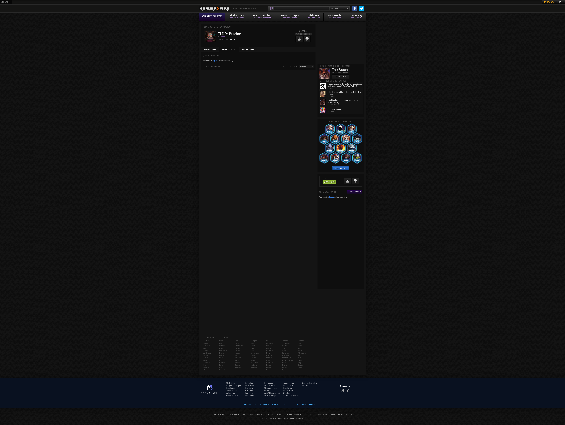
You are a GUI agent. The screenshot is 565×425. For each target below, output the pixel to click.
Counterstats (231, 390)
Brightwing (207, 367)
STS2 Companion (290, 395)
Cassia (205, 370)
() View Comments (355, 191)
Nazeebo (269, 350)
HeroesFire (249, 395)
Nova (268, 353)
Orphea (269, 355)
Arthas (205, 358)
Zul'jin (300, 367)
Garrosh (222, 370)
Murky (268, 348)
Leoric (253, 345)
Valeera (300, 345)
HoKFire (305, 385)
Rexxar (269, 370)
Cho (220, 343)
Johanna (238, 363)
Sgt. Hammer (286, 343)
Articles (320, 404)
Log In (560, 2)
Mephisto (269, 343)
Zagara (300, 360)
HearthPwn (287, 388)
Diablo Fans (288, 390)
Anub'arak (207, 353)
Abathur (206, 341)
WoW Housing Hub (272, 393)
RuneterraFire (232, 395)
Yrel (299, 358)
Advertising (275, 404)
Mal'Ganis (254, 363)
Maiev (253, 360)
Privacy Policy (263, 404)
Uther (300, 343)
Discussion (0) (229, 49)
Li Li (252, 348)
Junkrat (237, 365)
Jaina (237, 360)
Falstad (222, 363)
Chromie (222, 345)
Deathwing (223, 350)
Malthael (254, 367)
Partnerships (301, 404)
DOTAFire (249, 385)
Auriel (205, 360)
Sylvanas (285, 353)
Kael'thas (238, 367)
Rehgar (269, 367)
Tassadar (285, 355)
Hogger (237, 353)
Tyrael (284, 370)
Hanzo (237, 350)
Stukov (284, 350)
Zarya (300, 363)
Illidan (237, 355)
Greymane (239, 345)
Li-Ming (253, 350)
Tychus (284, 367)
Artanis (205, 355)
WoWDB (267, 390)
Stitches (285, 348)
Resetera (249, 388)
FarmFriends (250, 390)
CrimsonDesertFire (310, 383)
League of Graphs (233, 385)
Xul (299, 355)
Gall (220, 367)
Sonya (284, 345)
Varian (300, 350)
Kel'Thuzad (239, 370)
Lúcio (253, 355)
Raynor (269, 365)
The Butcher (286, 358)
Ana (204, 348)
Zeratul (300, 365)
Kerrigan (254, 341)
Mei (267, 341)
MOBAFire (230, 383)
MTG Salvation (270, 385)
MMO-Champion (271, 395)
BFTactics (268, 383)
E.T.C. (221, 360)
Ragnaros (269, 363)
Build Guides (210, 49)
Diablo (221, 358)
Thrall (284, 363)
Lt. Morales (255, 353)
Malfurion (254, 365)
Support (311, 404)
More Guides (248, 49)
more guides (341, 168)
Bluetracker (288, 385)
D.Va (221, 348)
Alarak (205, 343)
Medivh (253, 370)
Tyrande (301, 341)
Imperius (238, 358)
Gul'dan (237, 348)
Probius (269, 358)
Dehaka (222, 355)
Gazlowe (238, 341)
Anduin (205, 350)
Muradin (269, 345)
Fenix (221, 365)
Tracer (284, 365)
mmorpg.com (288, 383)
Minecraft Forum (271, 388)
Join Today (549, 2)
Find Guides (340, 77)
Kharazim (254, 343)
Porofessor (230, 388)
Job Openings (288, 404)
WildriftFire (230, 393)
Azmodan (206, 363)
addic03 (224, 37)
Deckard (222, 353)
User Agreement (249, 404)
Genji (237, 343)
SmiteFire (249, 383)
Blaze (205, 365)
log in (215, 61)
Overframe (287, 393)
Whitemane (302, 353)
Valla (299, 348)
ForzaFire (249, 393)
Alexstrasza (207, 345)
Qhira (268, 360)
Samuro (285, 341)
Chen (221, 341)
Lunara (253, 358)
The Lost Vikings (288, 360)
